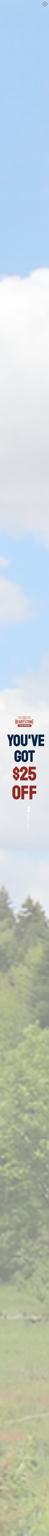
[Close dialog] (45, 4)
